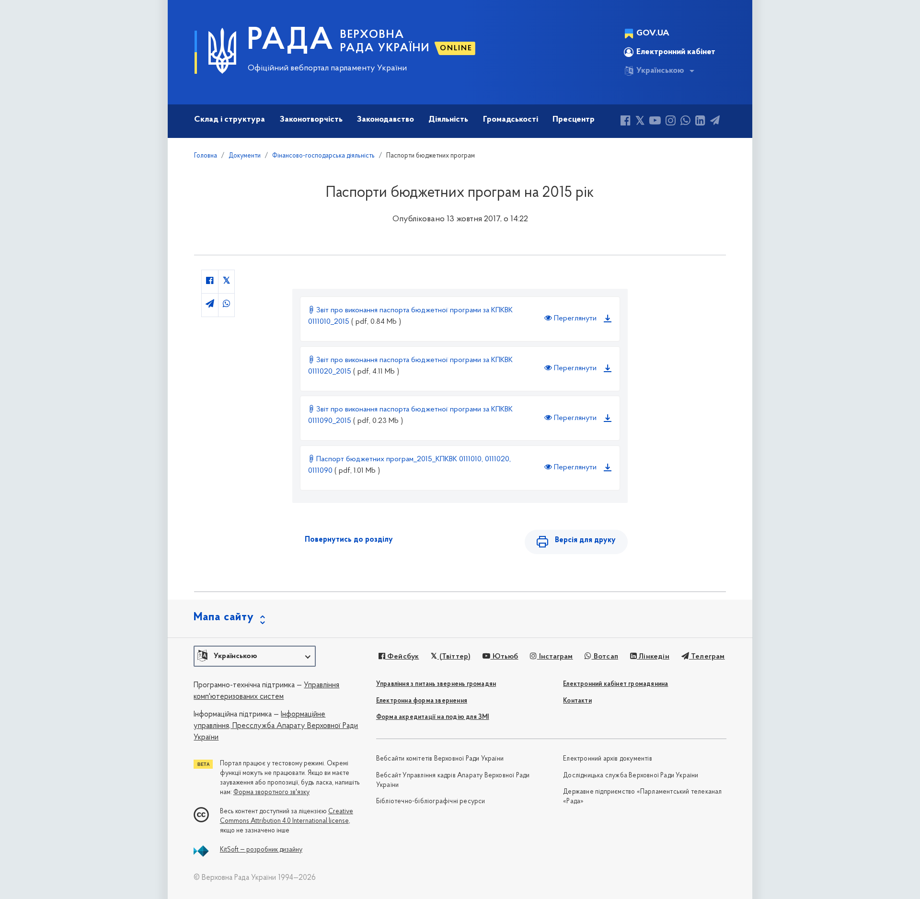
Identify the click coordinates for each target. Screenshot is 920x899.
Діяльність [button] (448, 119)
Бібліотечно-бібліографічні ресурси (430, 801)
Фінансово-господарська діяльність (323, 155)
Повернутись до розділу (349, 540)
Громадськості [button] (510, 119)
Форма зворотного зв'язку (271, 792)
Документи (245, 155)
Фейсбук (402, 656)
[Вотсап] (685, 121)
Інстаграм (555, 656)
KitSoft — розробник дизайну (261, 849)
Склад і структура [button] (229, 119)
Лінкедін (653, 656)
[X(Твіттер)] (639, 121)
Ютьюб (504, 656)
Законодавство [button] (385, 119)
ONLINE (456, 48)
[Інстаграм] (671, 121)
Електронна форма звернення (421, 701)
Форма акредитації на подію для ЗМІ (432, 717)
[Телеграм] (715, 121)
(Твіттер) (454, 656)
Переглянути (574, 318)
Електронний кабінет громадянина (615, 684)
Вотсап (605, 656)
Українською (660, 71)
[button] (255, 656)
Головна (205, 155)
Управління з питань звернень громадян (436, 684)
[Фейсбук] (626, 121)
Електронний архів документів (607, 758)
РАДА (290, 41)
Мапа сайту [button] (224, 617)
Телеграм (707, 656)
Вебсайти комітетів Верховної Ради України (440, 758)
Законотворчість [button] (311, 119)
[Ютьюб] (655, 121)
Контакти (577, 701)
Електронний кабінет (675, 52)
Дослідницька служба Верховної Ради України (630, 775)
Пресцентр (573, 119)
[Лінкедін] (700, 121)
